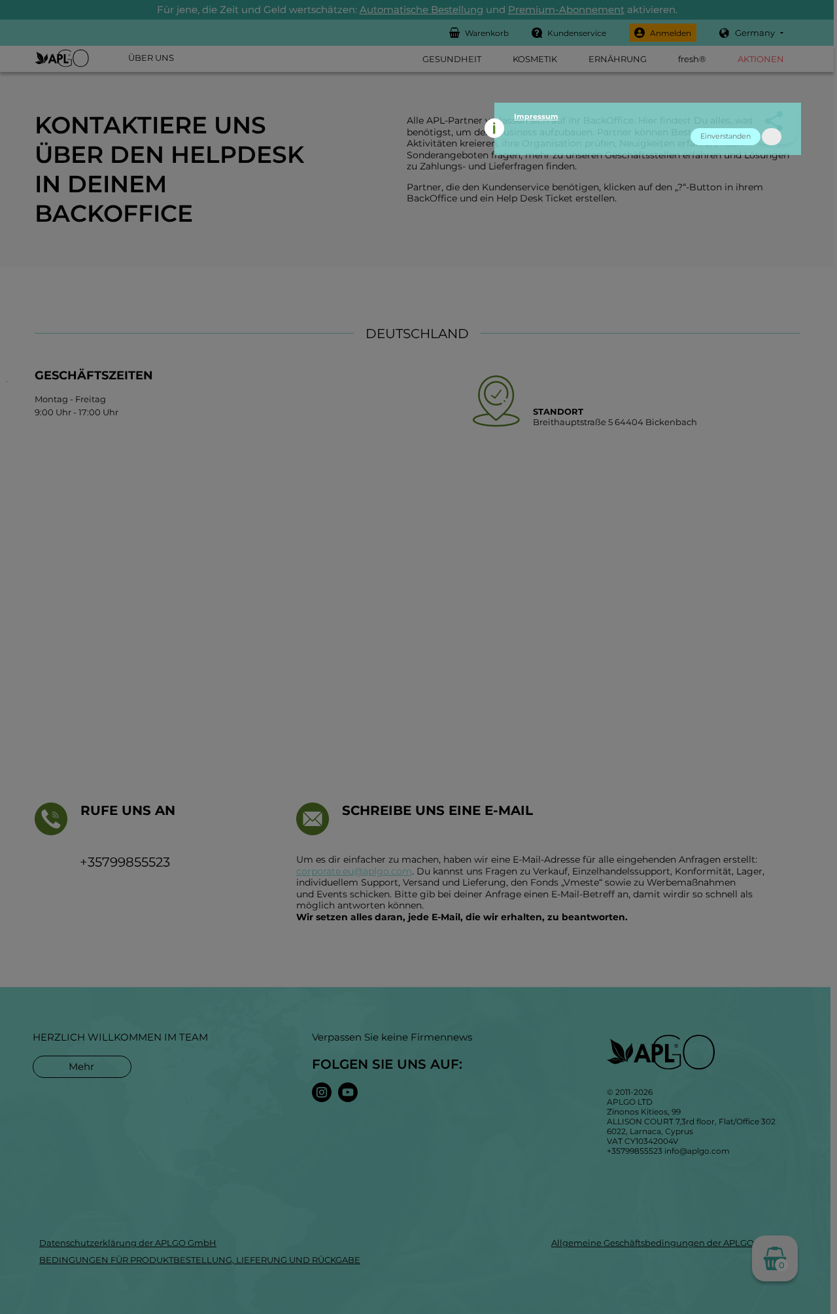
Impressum (536, 116)
